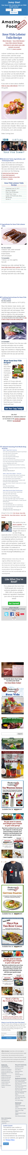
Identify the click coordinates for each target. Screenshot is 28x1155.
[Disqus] (14, 642)
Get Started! (14, 603)
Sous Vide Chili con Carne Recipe (10, 453)
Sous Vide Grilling (19, 1100)
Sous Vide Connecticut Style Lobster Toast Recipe (14, 475)
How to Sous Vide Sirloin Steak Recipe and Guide (14, 460)
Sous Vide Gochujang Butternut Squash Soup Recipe (15, 451)
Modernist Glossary (5, 1078)
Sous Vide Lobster (15, 515)
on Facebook (16, 421)
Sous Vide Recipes (18, 41)
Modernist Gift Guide (6, 1077)
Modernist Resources (6, 1075)
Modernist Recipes (5, 1067)
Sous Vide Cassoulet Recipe (9, 455)
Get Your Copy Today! (14, 408)
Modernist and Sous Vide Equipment (7, 1073)
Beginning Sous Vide (19, 1095)
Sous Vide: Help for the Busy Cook (20, 1098)
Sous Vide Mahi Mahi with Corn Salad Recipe (13, 505)
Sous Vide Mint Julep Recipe (9, 458)
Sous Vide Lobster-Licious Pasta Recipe (12, 478)
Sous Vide (22, 513)
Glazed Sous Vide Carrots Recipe (10, 495)
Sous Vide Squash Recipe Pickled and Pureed (13, 461)
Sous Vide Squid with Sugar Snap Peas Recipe (13, 498)
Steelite (10, 179)
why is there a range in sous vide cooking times (14, 318)
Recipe (17, 513)
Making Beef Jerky (5, 1080)
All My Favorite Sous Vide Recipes (11, 509)
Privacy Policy (10, 1140)
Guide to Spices (4, 1083)
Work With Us (18, 1069)
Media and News (19, 1071)
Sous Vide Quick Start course (10, 267)
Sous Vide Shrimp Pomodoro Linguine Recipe (13, 506)
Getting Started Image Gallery (20, 1106)
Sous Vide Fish (5, 515)
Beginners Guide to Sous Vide (11, 177)
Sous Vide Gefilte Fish (8, 503)
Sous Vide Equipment (9, 175)
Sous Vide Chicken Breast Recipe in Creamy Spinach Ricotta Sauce (14, 501)
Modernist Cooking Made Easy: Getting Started (20, 1080)
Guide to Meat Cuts (5, 1082)
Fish (14, 513)
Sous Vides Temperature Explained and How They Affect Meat (14, 468)
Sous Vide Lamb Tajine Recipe (9, 493)
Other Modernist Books (20, 1116)
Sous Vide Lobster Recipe (8, 486)
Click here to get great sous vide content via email (14, 46)
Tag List (3, 1087)
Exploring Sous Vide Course (10, 173)
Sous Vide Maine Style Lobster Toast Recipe (13, 476)
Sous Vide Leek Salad (8, 508)
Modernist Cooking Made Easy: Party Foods (20, 1086)
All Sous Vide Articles (8, 470)
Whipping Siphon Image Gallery (20, 1113)
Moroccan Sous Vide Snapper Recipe (11, 497)
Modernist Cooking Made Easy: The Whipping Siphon (20, 1093)
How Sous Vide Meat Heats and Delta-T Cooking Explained (13, 465)
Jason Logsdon (17, 49)
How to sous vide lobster (9, 86)
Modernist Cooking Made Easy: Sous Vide (20, 1089)
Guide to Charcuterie (6, 1085)
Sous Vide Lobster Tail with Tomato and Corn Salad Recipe (14, 483)
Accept (6, 1144)
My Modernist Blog (19, 1066)
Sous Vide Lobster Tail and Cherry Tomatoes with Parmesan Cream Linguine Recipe (14, 480)
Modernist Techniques (6, 1069)
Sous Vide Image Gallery (20, 1108)
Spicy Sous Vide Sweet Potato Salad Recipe (12, 492)
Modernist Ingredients (6, 1071)
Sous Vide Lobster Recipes (14, 43)
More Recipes (7, 41)
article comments (20, 419)
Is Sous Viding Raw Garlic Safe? (10, 463)
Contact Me (17, 1076)
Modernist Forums (19, 1068)
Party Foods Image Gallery (19, 1111)
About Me (17, 1073)
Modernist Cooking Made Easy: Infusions (20, 1083)
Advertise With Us (19, 1074)
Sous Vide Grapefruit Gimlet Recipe (11, 456)
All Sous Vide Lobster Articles (10, 487)
